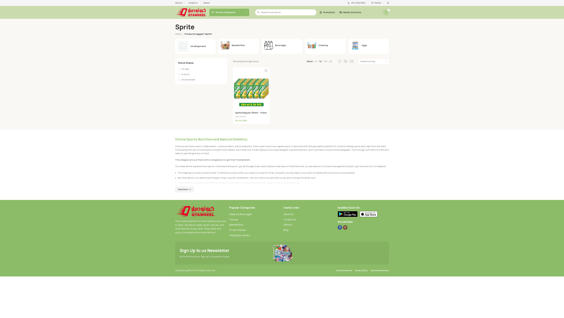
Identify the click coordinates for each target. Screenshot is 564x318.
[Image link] (195, 210)
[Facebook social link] (340, 227)
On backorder (188, 79)
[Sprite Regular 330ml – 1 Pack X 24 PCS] (251, 88)
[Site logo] (190, 12)
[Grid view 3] (346, 61)
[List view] (340, 61)
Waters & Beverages (240, 214)
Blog (286, 230)
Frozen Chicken (237, 230)
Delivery (288, 224)
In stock (185, 74)
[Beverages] (282, 45)
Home (178, 33)
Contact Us (290, 219)
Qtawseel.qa (181, 270)
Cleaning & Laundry (239, 235)
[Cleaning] (325, 45)
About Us (289, 214)
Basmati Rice (236, 224)
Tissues (233, 219)
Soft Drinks (240, 116)
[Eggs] (369, 45)
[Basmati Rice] (239, 45)
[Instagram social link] (345, 227)
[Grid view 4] (352, 61)
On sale (185, 69)
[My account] (387, 3)
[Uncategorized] (195, 46)
